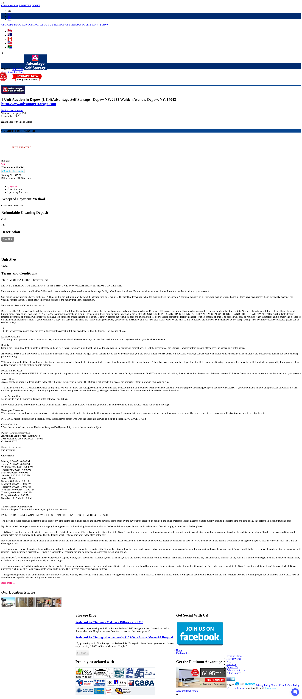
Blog (21, 72)
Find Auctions (183, 653)
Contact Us (232, 667)
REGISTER (25, 5)
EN (9, 13)
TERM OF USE (62, 24)
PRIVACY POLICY (81, 24)
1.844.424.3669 (100, 24)
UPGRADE (7, 24)
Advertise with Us (235, 670)
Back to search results (12, 110)
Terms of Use (277, 685)
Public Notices (233, 673)
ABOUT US (46, 24)
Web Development (235, 688)
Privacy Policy (263, 685)
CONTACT (34, 24)
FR (9, 16)
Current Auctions (9, 5)
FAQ (24, 24)
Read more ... (8, 582)
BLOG (17, 24)
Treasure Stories (234, 656)
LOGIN (36, 5)
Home (179, 650)
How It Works (233, 658)
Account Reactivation (187, 691)
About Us (231, 664)
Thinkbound (271, 688)
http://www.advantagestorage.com (28, 104)
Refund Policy (292, 685)
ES (9, 19)
